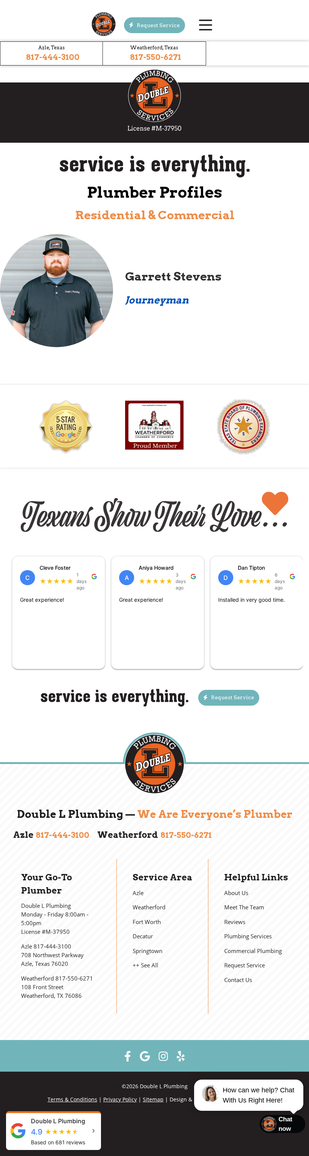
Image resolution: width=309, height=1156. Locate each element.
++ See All (145, 965)
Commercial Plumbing (253, 951)
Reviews (234, 922)
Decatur (143, 936)
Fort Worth (147, 922)
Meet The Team (244, 907)
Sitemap (153, 1099)
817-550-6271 (155, 57)
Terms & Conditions (72, 1099)
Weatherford (149, 907)
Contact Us (238, 980)
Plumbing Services (248, 936)
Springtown (147, 951)
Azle (138, 893)
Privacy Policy (120, 1099)
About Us (236, 893)
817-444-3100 (53, 57)
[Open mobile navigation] (205, 25)
